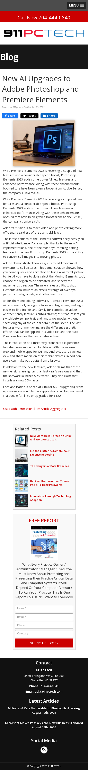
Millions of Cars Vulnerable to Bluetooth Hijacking (44, 708)
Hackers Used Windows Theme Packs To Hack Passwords (49, 483)
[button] (76, 5)
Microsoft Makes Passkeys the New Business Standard (44, 723)
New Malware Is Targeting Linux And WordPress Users (50, 437)
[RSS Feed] (44, 749)
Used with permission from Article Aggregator (35, 409)
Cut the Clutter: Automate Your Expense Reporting (49, 452)
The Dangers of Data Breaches (49, 466)
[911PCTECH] (44, 33)
